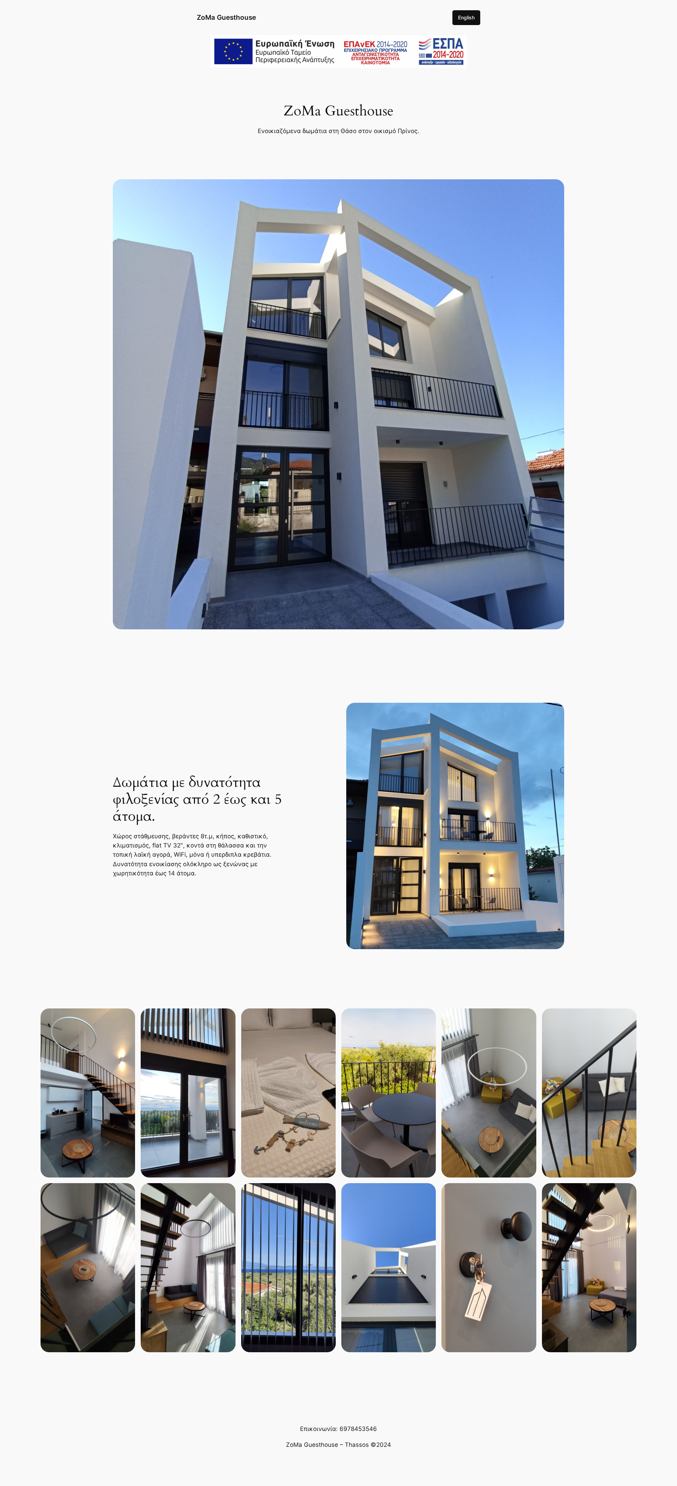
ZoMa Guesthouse (226, 17)
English (466, 17)
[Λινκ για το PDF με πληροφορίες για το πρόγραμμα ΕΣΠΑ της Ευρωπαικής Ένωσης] (338, 63)
